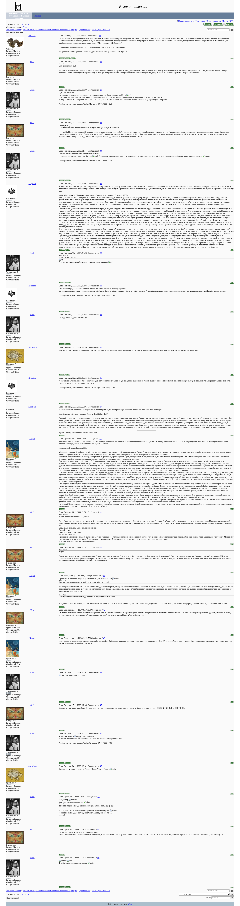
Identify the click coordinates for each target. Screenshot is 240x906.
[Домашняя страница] (73, 58)
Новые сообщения (186, 21)
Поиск (225, 21)
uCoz (130, 904)
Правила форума (213, 21)
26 (100, 36)
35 (101, 347)
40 (101, 547)
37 (101, 407)
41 (104, 576)
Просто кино (84, 30)
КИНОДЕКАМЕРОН (101, 30)
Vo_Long (32, 36)
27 (101, 62)
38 (101, 438)
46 (101, 733)
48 (99, 797)
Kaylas (32, 438)
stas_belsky (32, 347)
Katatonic (32, 407)
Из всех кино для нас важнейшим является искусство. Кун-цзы (50, 30)
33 (101, 286)
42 (104, 610)
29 (101, 123)
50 (98, 858)
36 (101, 378)
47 (101, 766)
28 (101, 90)
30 (101, 151)
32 (101, 253)
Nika (25, 27)
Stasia (32, 90)
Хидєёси (32, 184)
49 (98, 829)
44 (101, 672)
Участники (200, 21)
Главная (37, 16)
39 (101, 512)
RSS (231, 21)
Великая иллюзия (13, 30)
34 (101, 315)
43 (104, 638)
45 (101, 705)
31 (101, 184)
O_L (32, 62)
